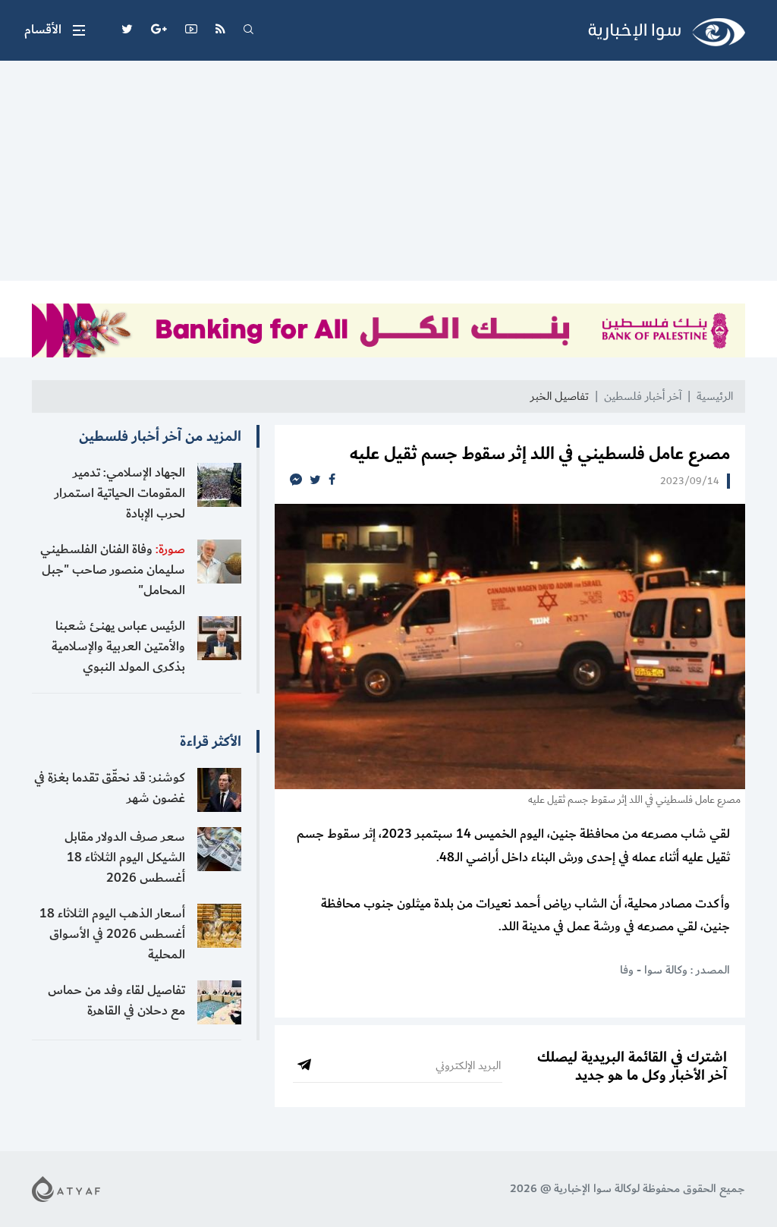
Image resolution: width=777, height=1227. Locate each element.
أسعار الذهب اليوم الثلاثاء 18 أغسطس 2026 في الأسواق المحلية (112, 934)
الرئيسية (715, 396)
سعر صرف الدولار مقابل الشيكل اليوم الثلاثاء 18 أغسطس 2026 (124, 857)
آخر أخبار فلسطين (642, 396)
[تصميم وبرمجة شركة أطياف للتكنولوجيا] (66, 1188)
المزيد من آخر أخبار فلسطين (160, 436)
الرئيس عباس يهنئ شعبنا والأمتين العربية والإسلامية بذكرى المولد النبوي (118, 646)
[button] (54, 30)
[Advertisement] (388, 174)
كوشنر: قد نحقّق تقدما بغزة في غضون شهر (109, 788)
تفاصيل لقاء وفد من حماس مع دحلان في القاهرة (116, 1000)
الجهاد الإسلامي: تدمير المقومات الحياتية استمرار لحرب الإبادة (120, 493)
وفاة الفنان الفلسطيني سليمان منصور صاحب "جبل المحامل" (112, 570)
